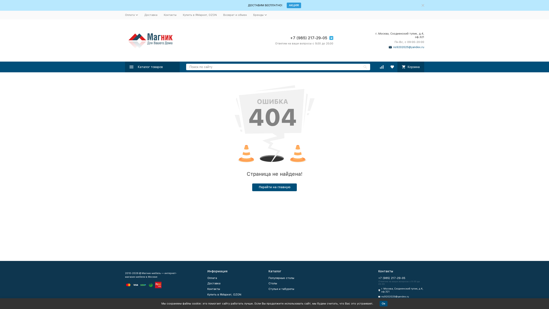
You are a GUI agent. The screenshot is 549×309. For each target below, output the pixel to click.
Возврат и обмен (235, 15)
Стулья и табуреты (281, 289)
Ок (383, 303)
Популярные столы (281, 278)
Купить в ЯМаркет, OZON (200, 15)
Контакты (170, 15)
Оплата (212, 278)
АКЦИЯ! (294, 5)
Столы (272, 283)
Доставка (150, 15)
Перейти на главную (274, 187)
